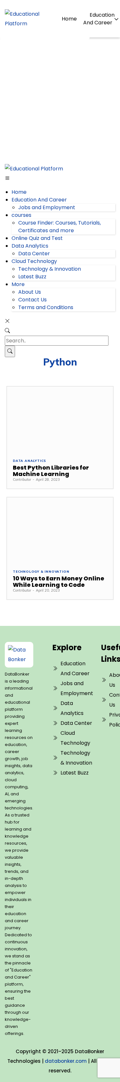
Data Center (34, 253)
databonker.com (66, 1061)
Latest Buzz (32, 276)
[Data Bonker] (18, 654)
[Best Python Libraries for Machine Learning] (60, 419)
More (18, 284)
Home (69, 18)
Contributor (22, 479)
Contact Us (32, 299)
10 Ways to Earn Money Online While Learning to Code (58, 581)
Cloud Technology (34, 261)
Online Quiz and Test (37, 238)
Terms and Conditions (45, 307)
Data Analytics (30, 246)
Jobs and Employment (46, 207)
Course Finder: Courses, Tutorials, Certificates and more (59, 226)
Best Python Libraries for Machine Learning (51, 470)
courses (21, 215)
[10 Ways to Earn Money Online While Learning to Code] (60, 530)
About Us (29, 292)
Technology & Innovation (49, 269)
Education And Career (99, 18)
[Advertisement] (60, 101)
